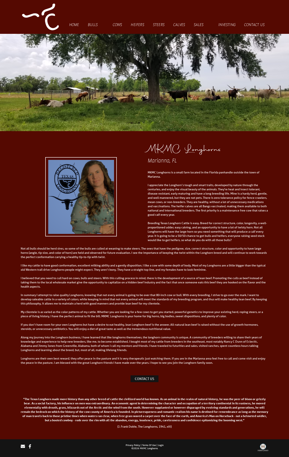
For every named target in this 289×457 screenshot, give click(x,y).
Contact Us (144, 378)
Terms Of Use (149, 445)
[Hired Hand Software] (263, 448)
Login (161, 445)
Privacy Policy (133, 445)
